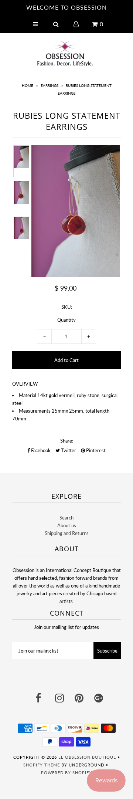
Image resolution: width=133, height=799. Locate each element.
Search (66, 518)
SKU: (66, 307)
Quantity (66, 320)
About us (66, 525)
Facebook (40, 450)
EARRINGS (49, 85)
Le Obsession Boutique (87, 757)
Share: (66, 441)
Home (27, 85)
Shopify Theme (41, 764)
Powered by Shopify (66, 772)
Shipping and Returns (67, 533)
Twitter (68, 450)
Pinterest (95, 450)
